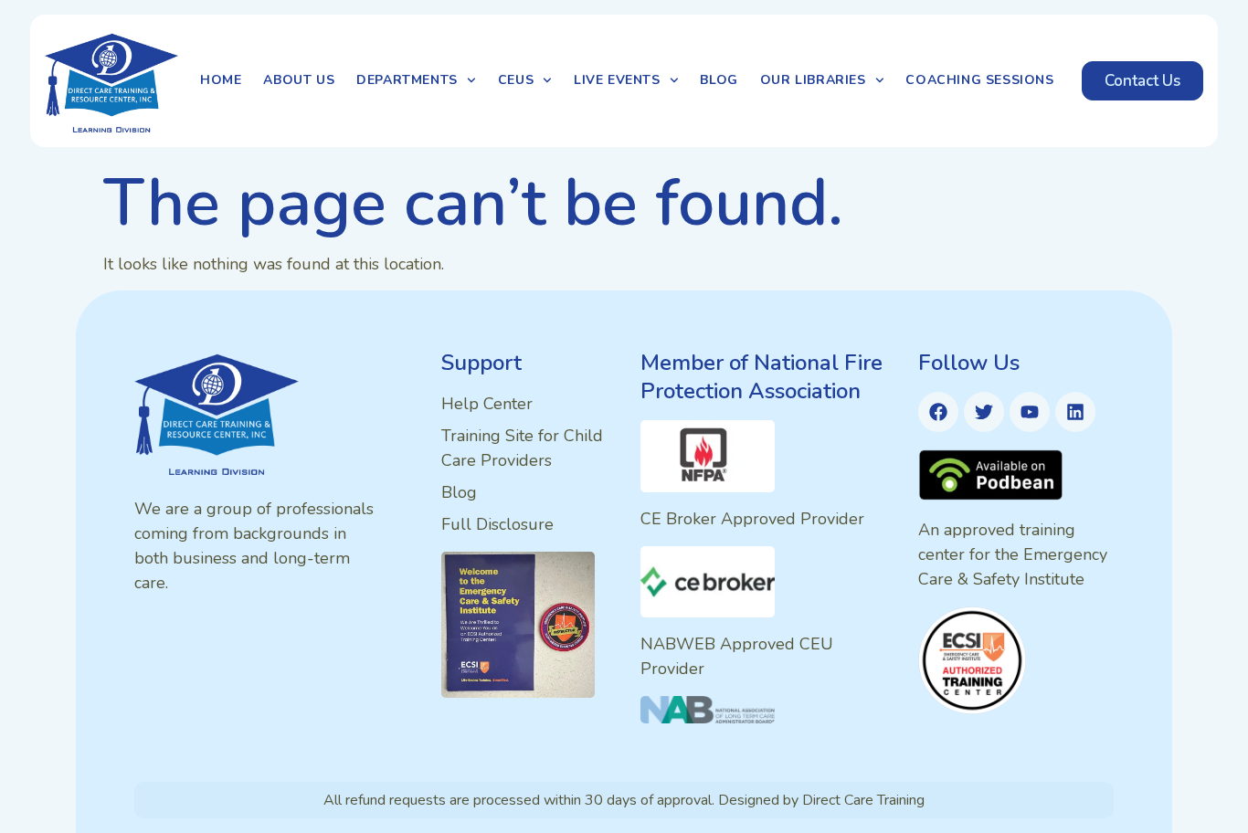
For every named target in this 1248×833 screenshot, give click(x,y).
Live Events (617, 80)
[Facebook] (938, 412)
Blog (718, 80)
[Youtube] (1030, 412)
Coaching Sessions (979, 80)
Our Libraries (813, 80)
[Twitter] (984, 412)
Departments (407, 80)
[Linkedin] (1075, 412)
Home (220, 80)
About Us (298, 80)
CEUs (516, 80)
